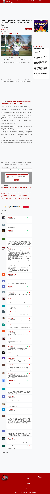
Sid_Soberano (10, 248)
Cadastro (27, 486)
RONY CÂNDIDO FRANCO (13, 373)
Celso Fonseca (10, 438)
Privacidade (28, 483)
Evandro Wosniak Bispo (12, 274)
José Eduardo (10, 239)
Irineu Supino (10, 324)
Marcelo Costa (10, 230)
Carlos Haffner (10, 331)
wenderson (10, 352)
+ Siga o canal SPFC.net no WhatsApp (11, 33)
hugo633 (9, 338)
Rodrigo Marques (11, 217)
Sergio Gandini (10, 346)
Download (17, 180)
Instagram (41, 477)
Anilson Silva (10, 306)
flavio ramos (10, 225)
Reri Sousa (10, 445)
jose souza (10, 281)
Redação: (4, 29)
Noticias (27, 476)
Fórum (27, 480)
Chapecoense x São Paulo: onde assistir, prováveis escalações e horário (16, 187)
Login (12, 2)
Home (27, 475)
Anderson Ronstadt (11, 389)
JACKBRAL (10, 298)
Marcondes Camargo (12, 430)
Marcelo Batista (11, 292)
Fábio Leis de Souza (11, 416)
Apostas (27, 478)
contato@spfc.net (29, 481)
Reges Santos (10, 396)
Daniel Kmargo (10, 318)
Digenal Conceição (11, 311)
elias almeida (10, 409)
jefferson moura (11, 358)
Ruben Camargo (11, 380)
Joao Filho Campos (11, 403)
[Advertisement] (25, 11)
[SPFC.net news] (16, 207)
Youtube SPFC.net (29, 485)
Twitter (40, 476)
